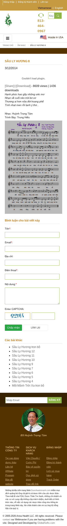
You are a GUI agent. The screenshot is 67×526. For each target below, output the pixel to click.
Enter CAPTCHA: (14, 309)
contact (6, 519)
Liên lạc (44, 2)
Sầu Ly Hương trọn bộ (26, 346)
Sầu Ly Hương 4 (22, 381)
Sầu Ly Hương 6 (22, 372)
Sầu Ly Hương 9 (22, 364)
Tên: (8, 228)
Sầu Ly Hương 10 (23, 359)
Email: (9, 242)
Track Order (52, 479)
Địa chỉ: (9, 256)
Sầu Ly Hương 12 (23, 351)
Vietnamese (44, 7)
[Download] (23, 86)
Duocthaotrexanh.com (40, 490)
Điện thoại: (11, 270)
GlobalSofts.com (46, 523)
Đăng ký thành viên (27, 2)
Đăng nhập (9, 2)
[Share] (9, 86)
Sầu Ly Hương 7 (22, 368)
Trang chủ (8, 45)
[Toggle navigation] (7, 37)
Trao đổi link (32, 484)
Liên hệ (9, 466)
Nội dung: (11, 284)
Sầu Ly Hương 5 (22, 376)
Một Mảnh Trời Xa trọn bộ (28, 385)
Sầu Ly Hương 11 (23, 355)
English (59, 7)
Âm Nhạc (22, 45)
